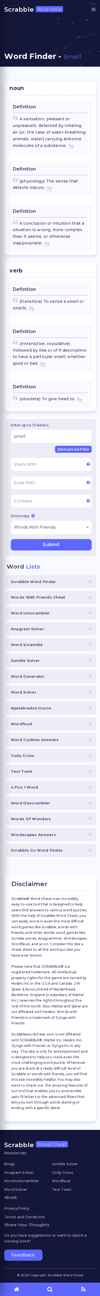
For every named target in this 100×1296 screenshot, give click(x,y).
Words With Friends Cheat (38, 597)
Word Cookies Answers (35, 739)
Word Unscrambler (30, 613)
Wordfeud (21, 724)
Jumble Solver (25, 660)
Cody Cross (22, 755)
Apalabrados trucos (31, 708)
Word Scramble (27, 644)
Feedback (23, 1255)
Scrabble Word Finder (33, 581)
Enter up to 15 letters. (30, 425)
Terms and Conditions (24, 1217)
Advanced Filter (74, 449)
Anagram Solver (27, 629)
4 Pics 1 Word (24, 787)
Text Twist (21, 771)
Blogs (9, 1164)
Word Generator (27, 676)
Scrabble (32, 9)
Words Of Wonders (31, 819)
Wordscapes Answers (33, 834)
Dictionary (21, 516)
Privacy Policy (16, 1208)
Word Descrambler (30, 803)
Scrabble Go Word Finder (37, 850)
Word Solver (23, 692)
